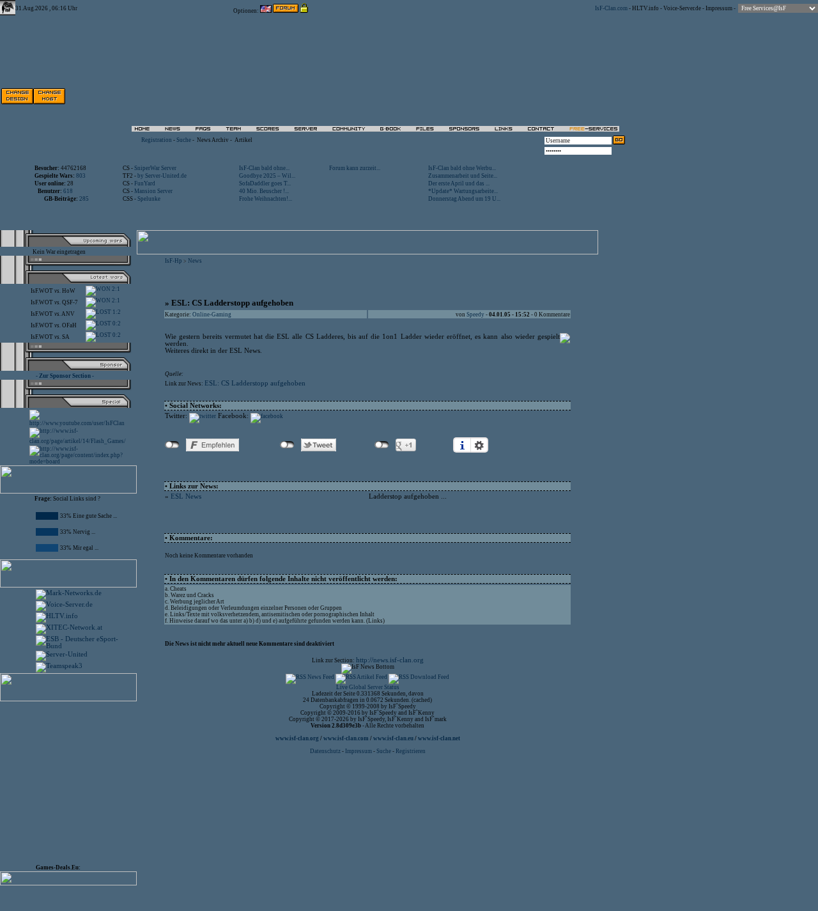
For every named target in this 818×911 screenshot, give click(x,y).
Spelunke (148, 199)
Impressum (719, 8)
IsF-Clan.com (611, 8)
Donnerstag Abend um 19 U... (464, 199)
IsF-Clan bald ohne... (264, 168)
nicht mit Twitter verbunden (287, 445)
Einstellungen (479, 445)
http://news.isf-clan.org (390, 660)
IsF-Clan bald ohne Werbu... (462, 168)
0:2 (116, 323)
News (195, 261)
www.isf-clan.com (346, 738)
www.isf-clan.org (297, 738)
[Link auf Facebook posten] (267, 416)
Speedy (475, 314)
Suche (183, 140)
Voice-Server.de (682, 8)
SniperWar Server (155, 168)
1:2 (116, 312)
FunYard (144, 183)
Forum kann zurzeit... (354, 168)
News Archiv (213, 140)
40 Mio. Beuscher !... (264, 191)
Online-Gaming (211, 314)
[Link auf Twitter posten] (202, 416)
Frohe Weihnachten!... (265, 199)
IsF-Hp (173, 261)
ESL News (186, 496)
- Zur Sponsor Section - (65, 376)
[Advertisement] (479, 96)
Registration (156, 140)
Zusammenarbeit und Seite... (462, 176)
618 (68, 191)
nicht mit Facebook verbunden (172, 445)
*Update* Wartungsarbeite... (463, 191)
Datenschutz (326, 751)
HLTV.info (645, 8)
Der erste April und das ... (459, 183)
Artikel (243, 140)
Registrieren (411, 751)
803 (81, 176)
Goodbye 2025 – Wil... (267, 176)
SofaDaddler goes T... (265, 183)
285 (84, 199)
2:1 (115, 289)
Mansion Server (153, 191)
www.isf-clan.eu (393, 738)
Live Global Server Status (367, 687)
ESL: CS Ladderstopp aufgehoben (254, 383)
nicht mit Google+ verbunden (381, 445)
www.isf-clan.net (439, 738)
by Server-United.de (162, 176)
